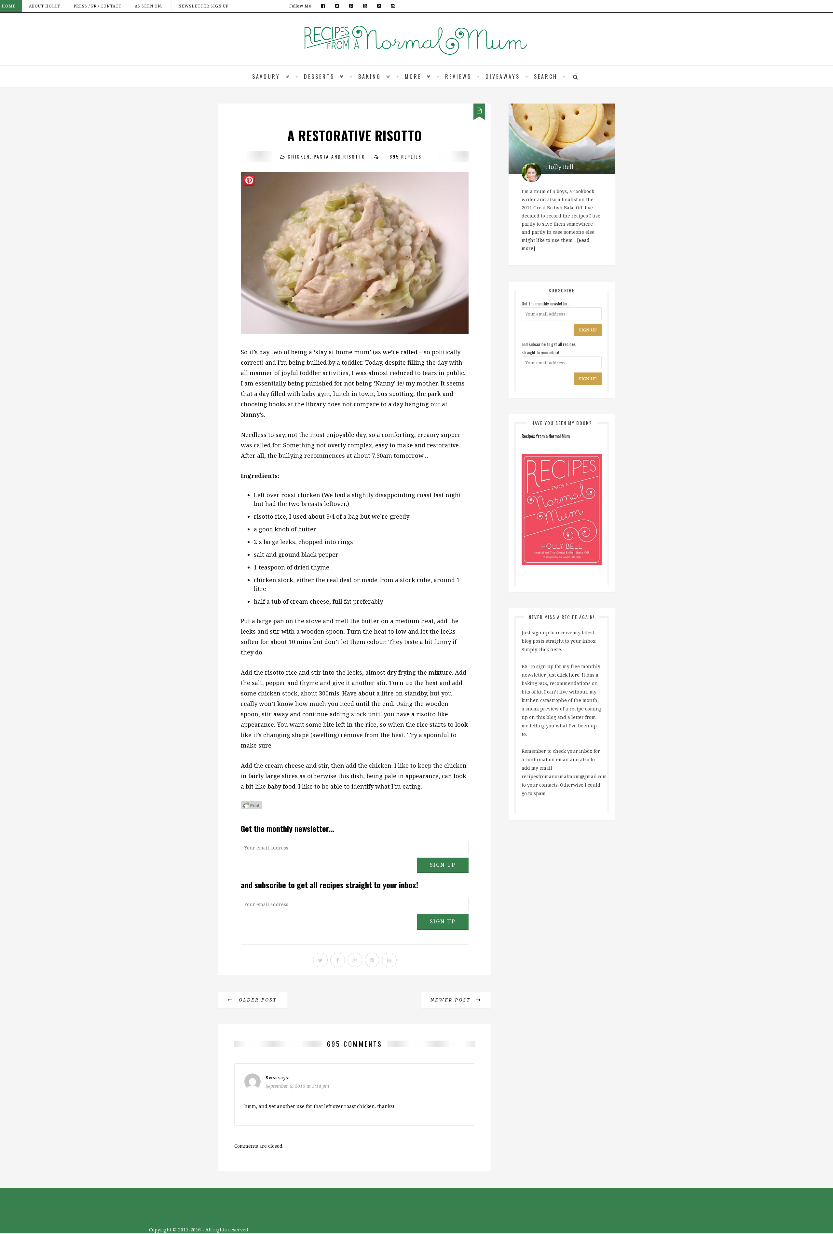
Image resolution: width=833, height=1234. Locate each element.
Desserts (319, 76)
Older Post (257, 1000)
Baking (369, 76)
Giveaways (502, 76)
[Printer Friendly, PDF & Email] (251, 806)
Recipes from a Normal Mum (546, 435)
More (413, 76)
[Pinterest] (351, 6)
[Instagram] (391, 6)
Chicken (299, 156)
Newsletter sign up (203, 6)
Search (545, 76)
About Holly (44, 6)
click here (550, 649)
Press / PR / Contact (97, 6)
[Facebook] (323, 6)
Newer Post (451, 1000)
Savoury (266, 76)
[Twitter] (337, 6)
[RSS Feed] (379, 6)
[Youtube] (365, 6)
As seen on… (150, 6)
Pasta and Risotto (339, 156)
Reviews (458, 76)
